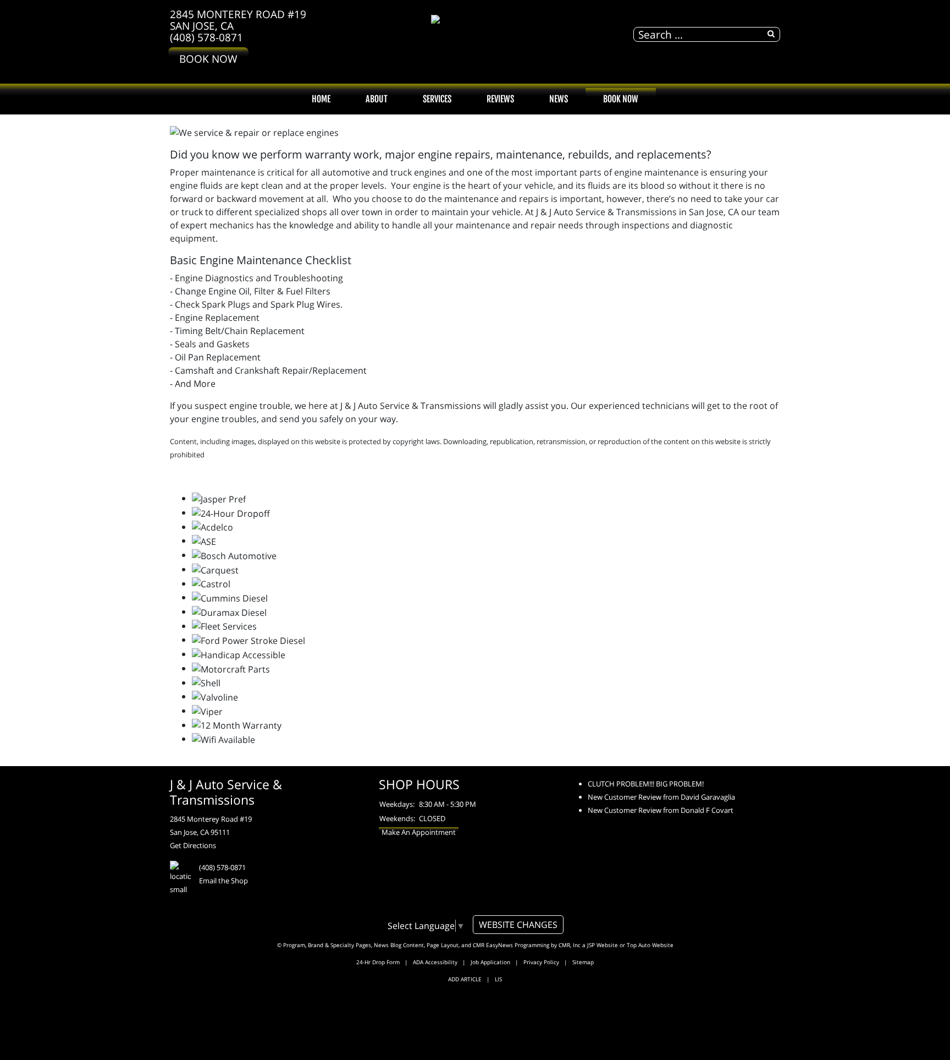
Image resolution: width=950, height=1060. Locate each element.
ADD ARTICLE (465, 979)
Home (321, 99)
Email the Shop (223, 881)
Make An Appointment (419, 832)
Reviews (500, 99)
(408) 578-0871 (206, 37)
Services (437, 99)
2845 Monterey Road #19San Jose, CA (238, 20)
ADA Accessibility (435, 962)
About (377, 99)
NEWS (558, 99)
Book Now (208, 58)
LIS (498, 979)
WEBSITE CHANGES (518, 925)
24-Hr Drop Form (378, 962)
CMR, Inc (570, 945)
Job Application (490, 962)
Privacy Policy (541, 962)
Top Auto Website (650, 945)
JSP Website (602, 945)
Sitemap (583, 962)
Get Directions (193, 845)
